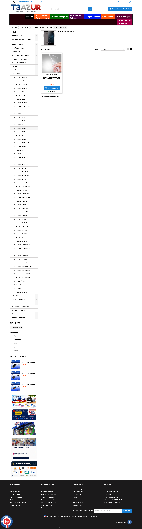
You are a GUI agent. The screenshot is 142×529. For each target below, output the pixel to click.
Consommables (15, 489)
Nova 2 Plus (20, 285)
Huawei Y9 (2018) (22, 219)
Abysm (15, 336)
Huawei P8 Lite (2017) (23, 143)
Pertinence (113, 49)
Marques (14, 332)
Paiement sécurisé (47, 500)
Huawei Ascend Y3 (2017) (24, 267)
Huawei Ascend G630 (23, 274)
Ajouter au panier (51, 88)
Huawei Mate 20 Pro (23, 157)
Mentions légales (47, 492)
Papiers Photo (15, 494)
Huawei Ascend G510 (23, 277)
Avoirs (75, 497)
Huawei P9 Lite (21, 132)
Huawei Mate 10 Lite (22, 172)
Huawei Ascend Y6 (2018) (24, 252)
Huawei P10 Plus (21, 121)
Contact (108, 484)
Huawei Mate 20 (21, 161)
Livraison (44, 489)
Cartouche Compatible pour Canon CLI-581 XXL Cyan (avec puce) (29, 384)
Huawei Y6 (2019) (22, 234)
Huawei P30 (20, 92)
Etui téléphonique (20, 63)
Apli (14, 347)
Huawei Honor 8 (21, 205)
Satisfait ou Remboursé (49, 503)
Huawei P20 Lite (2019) (23, 106)
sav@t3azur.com (42, 2)
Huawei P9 (19, 135)
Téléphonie (16, 52)
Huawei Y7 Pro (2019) (23, 227)
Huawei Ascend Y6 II (23, 256)
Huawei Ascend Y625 (23, 245)
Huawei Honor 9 (21, 201)
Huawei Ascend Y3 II (23, 263)
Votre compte (79, 484)
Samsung (18, 70)
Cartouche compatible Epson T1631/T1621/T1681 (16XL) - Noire (29, 373)
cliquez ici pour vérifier (90, 516)
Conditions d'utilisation (49, 494)
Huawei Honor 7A (22, 208)
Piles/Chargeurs (18, 48)
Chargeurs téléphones (21, 307)
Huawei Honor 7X (22, 212)
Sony (16, 296)
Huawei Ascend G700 (23, 270)
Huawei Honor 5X (22, 216)
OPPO (17, 303)
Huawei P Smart (21, 190)
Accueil (13, 32)
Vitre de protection (20, 59)
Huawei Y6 (19, 237)
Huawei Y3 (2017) (21, 292)
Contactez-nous (46, 505)
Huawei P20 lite (21, 110)
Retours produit (78, 492)
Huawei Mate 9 (21, 179)
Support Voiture (19, 310)
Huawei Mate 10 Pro (22, 176)
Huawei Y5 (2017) (21, 259)
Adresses (76, 500)
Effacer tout (16, 328)
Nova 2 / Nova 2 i (21, 281)
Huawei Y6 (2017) (21, 241)
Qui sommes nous (47, 497)
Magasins (44, 508)
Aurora (15, 351)
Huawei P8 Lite (21, 139)
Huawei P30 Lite (21, 95)
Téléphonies (14, 500)
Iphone (17, 66)
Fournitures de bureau (20, 314)
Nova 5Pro (19, 288)
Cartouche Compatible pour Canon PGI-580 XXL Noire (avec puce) (29, 362)
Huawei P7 (19, 154)
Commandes (77, 494)
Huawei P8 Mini (21, 146)
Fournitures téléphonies (18, 503)
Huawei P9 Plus (21, 128)
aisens (15, 343)
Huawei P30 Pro (21, 88)
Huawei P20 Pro (21, 99)
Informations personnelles (81, 489)
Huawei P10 (20, 125)
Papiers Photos (17, 44)
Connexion (112, 2)
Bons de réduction (79, 503)
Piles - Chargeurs (16, 497)
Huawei (17, 74)
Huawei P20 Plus (21, 103)
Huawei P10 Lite (21, 117)
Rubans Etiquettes (16, 505)
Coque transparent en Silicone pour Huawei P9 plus (52, 78)
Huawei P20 (20, 114)
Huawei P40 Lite (21, 85)
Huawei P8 (19, 150)
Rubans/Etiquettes (18, 318)
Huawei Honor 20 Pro (23, 194)
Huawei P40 (20, 81)
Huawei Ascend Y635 (23, 248)
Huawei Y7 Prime (21, 230)
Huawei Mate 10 (21, 168)
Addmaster (17, 339)
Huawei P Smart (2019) (23, 186)
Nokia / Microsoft (20, 299)
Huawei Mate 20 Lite (22, 165)
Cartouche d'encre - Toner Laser (21, 40)
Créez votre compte (125, 2)
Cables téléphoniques (21, 55)
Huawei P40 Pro (21, 77)
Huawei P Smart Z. (22, 183)
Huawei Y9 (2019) (22, 223)
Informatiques (17, 36)
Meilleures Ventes (18, 356)
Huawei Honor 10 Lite (23, 197)
